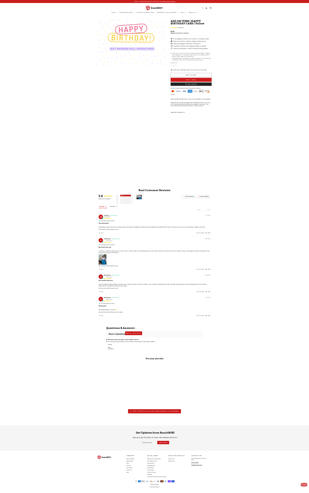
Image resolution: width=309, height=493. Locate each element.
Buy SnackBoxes (130, 458)
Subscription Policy (152, 461)
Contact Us (129, 470)
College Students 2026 (145, 12)
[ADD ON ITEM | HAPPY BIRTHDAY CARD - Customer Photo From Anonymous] (139, 197)
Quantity (174, 63)
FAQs (127, 463)
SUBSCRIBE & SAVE (126, 12)
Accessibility (150, 467)
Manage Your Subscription (154, 458)
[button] (207, 233)
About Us (192, 12)
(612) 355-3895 (195, 462)
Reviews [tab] (101, 206)
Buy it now (191, 80)
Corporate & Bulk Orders (167, 12)
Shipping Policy (151, 465)
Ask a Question (134, 333)
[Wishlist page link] (202, 8)
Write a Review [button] (204, 196)
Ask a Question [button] (189, 196)
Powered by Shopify (154, 487)
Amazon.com (171, 458)
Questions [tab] (112, 206)
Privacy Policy (150, 470)
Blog (127, 472)
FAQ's (183, 12)
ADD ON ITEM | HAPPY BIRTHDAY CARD (108, 229)
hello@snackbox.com (196, 465)
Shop (113, 12)
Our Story (128, 465)
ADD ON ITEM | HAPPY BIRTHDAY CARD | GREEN (111, 312)
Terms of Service (151, 472)
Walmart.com (171, 461)
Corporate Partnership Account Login (156, 476)
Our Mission (129, 467)
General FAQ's (150, 463)
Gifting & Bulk (129, 461)
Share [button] (102, 233)
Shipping (173, 33)
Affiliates (149, 474)
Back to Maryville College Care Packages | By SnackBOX (155, 411)
